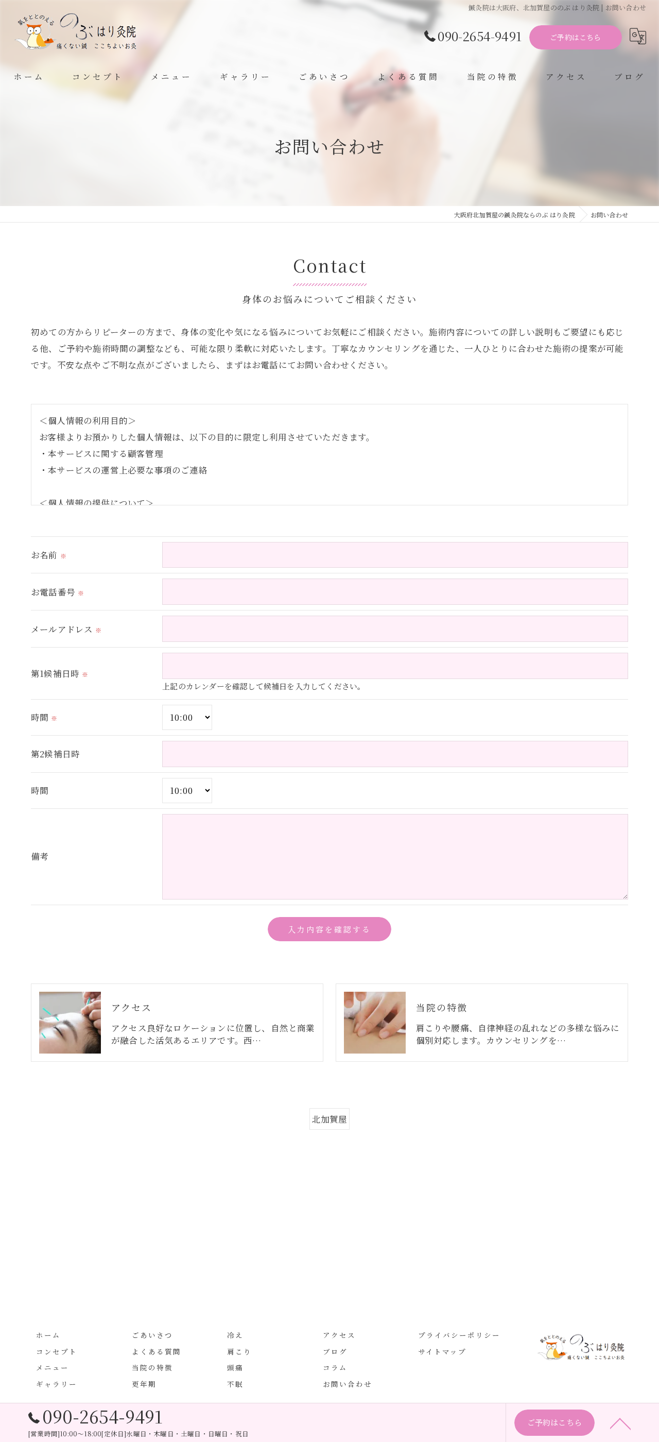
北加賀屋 (330, 1119)
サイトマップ (442, 1351)
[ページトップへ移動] (620, 1423)
